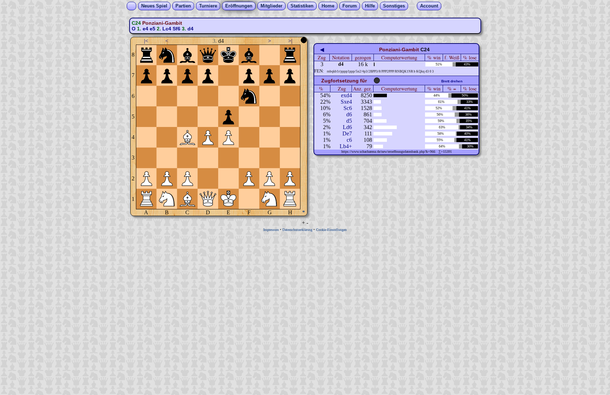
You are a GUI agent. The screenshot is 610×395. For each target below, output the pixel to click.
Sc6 (347, 108)
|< (146, 41)
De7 (347, 133)
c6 (349, 140)
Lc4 (166, 28)
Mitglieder (271, 5)
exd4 (346, 95)
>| (290, 41)
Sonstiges (394, 5)
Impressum (271, 230)
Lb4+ (346, 146)
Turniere (208, 5)
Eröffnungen (238, 5)
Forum (349, 5)
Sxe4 (346, 102)
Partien (183, 5)
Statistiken (302, 5)
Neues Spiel (154, 5)
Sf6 (176, 28)
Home (328, 5)
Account (429, 5)
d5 (349, 121)
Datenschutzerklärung (297, 230)
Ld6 (347, 127)
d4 (190, 28)
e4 (145, 28)
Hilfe (370, 5)
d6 (349, 114)
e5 (152, 28)
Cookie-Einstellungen (331, 230)
